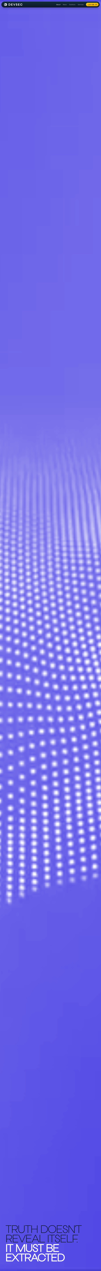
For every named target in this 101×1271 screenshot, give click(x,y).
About (58, 5)
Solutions (72, 5)
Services (81, 5)
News (65, 5)
